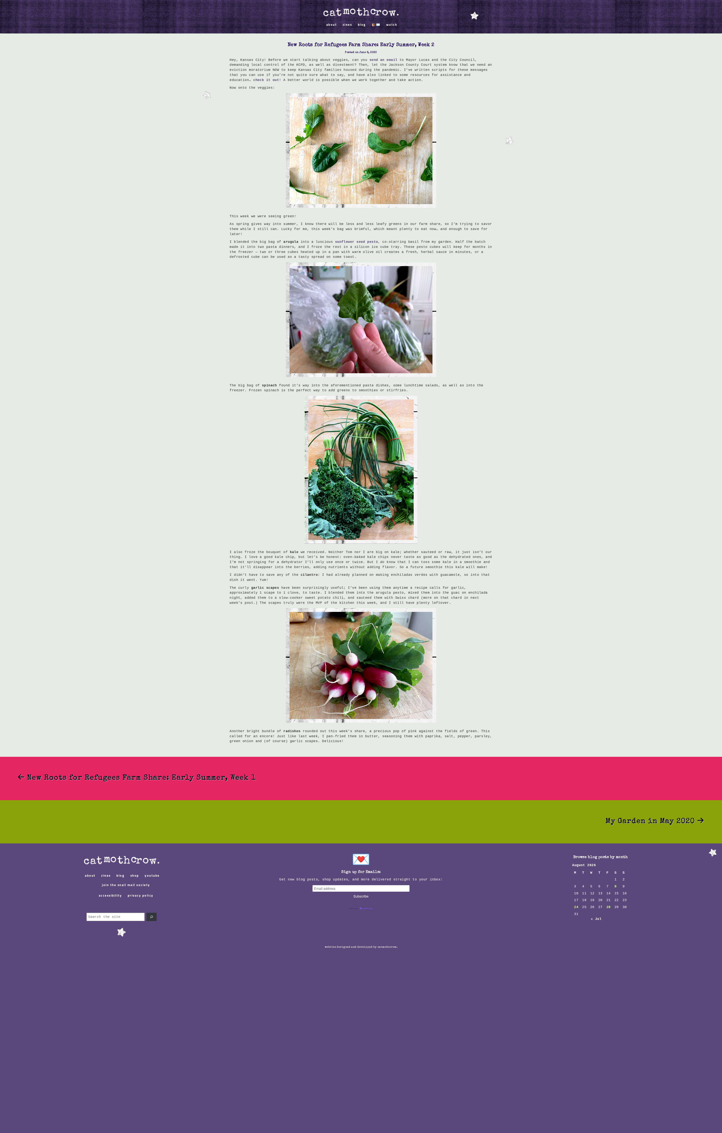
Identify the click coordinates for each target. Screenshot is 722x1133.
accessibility (110, 895)
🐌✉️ (376, 24)
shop (134, 875)
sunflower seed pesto (356, 242)
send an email (383, 60)
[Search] (151, 917)
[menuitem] (361, 10)
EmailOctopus (367, 908)
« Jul (596, 919)
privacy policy (140, 895)
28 (608, 907)
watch (391, 24)
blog (362, 24)
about (331, 24)
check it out (266, 80)
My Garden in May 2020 (651, 821)
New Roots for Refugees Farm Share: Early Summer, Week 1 (140, 778)
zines (347, 24)
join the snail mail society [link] (126, 885)
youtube (152, 875)
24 (576, 907)
